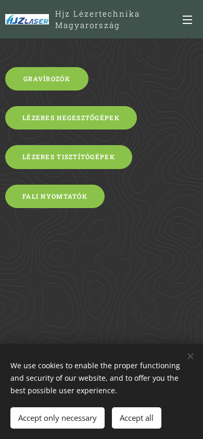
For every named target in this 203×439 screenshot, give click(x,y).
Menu (187, 19)
